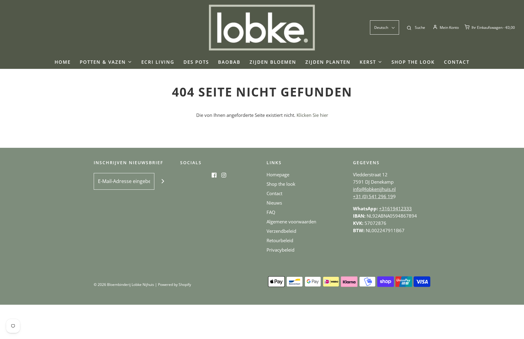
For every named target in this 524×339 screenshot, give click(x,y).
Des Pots (196, 62)
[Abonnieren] (162, 181)
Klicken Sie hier (312, 115)
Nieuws (274, 203)
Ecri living (157, 62)
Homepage (278, 174)
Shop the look (413, 62)
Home (63, 62)
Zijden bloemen (273, 62)
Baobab (229, 62)
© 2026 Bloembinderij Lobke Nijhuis (124, 284)
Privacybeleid (280, 250)
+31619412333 (395, 208)
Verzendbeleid (281, 231)
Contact (456, 62)
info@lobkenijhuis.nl (374, 189)
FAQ (271, 212)
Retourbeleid (280, 240)
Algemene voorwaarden (291, 222)
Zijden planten (328, 62)
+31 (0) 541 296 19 (373, 196)
